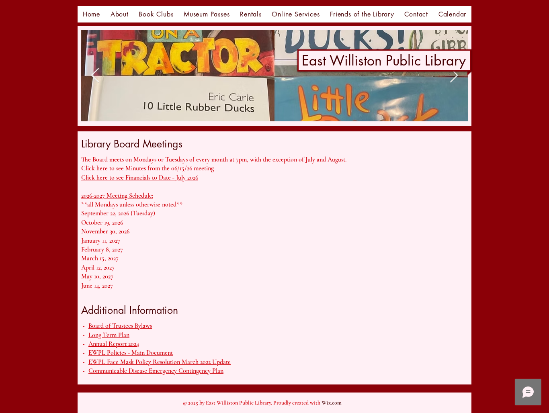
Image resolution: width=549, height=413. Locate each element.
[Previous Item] (95, 76)
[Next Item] (454, 76)
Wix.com (332, 402)
